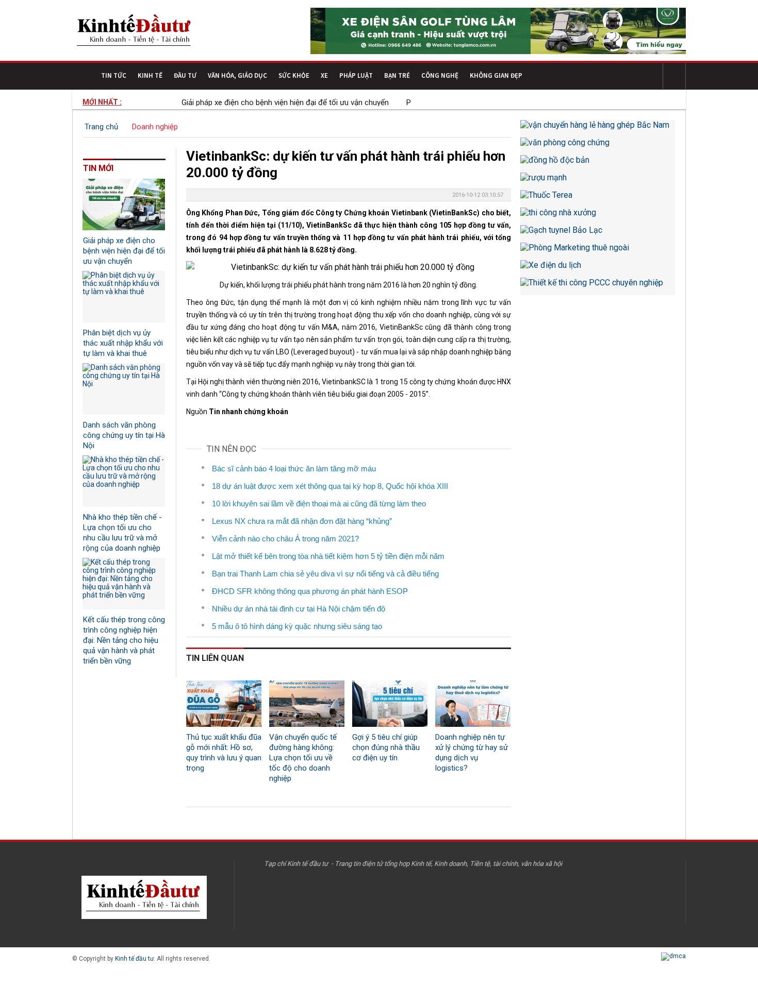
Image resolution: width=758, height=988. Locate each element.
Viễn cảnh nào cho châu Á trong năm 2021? (285, 538)
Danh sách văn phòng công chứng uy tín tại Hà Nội (124, 435)
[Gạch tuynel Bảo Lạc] (597, 234)
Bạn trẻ (397, 75)
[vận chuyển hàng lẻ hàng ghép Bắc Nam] (597, 129)
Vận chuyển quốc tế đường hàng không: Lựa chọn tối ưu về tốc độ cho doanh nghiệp (303, 758)
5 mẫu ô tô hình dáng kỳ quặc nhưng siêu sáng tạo (297, 626)
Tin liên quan (215, 658)
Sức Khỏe (293, 75)
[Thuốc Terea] (597, 199)
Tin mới (98, 168)
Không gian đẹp (496, 75)
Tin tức (113, 75)
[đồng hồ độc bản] (597, 164)
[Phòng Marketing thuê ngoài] (597, 251)
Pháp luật (356, 75)
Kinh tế (150, 75)
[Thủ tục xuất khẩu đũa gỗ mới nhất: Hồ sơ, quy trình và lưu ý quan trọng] (223, 703)
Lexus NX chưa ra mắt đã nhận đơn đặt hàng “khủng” (302, 521)
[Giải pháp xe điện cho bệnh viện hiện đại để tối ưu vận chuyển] (124, 204)
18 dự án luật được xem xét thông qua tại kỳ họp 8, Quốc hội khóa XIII (330, 486)
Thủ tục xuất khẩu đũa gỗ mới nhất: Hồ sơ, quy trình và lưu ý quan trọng (223, 753)
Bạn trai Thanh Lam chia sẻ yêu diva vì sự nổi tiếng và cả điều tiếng (325, 573)
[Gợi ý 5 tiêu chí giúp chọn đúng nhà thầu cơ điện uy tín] (389, 703)
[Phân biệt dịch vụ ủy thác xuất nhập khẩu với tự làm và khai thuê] (124, 296)
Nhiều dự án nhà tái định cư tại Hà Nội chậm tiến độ (298, 608)
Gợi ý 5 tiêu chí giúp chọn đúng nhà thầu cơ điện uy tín (386, 747)
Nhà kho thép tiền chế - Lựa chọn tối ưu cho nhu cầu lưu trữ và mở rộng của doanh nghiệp (122, 533)
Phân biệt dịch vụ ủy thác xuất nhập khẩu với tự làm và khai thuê (123, 343)
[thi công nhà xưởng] (597, 216)
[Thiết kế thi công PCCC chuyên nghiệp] (597, 286)
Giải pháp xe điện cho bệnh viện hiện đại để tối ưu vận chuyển (264, 102)
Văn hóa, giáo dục (237, 75)
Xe (324, 75)
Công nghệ (439, 75)
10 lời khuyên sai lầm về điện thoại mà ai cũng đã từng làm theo (319, 503)
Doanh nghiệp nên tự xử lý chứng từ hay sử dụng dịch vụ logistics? (471, 753)
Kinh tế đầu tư (134, 958)
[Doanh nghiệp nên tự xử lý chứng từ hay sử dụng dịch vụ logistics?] (472, 703)
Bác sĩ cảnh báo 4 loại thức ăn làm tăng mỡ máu (294, 468)
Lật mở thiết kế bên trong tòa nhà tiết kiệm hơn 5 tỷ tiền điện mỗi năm (328, 556)
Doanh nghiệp (155, 126)
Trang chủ (101, 126)
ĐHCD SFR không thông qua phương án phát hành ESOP (310, 591)
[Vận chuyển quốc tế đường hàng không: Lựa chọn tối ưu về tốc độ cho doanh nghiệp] (306, 703)
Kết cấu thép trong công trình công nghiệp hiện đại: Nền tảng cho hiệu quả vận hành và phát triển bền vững (124, 640)
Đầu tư (185, 75)
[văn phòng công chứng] (597, 146)
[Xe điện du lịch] (597, 269)
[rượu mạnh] (597, 181)
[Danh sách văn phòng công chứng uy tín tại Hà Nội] (124, 389)
